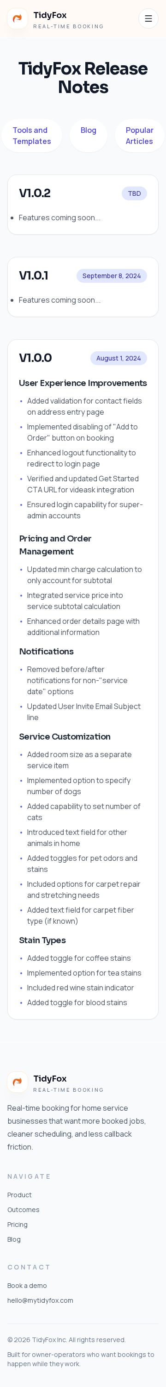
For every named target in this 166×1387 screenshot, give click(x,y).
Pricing (17, 1224)
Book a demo (27, 1285)
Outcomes (23, 1209)
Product (19, 1194)
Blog (88, 130)
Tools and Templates (31, 135)
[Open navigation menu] (148, 18)
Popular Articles (140, 135)
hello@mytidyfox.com (40, 1300)
